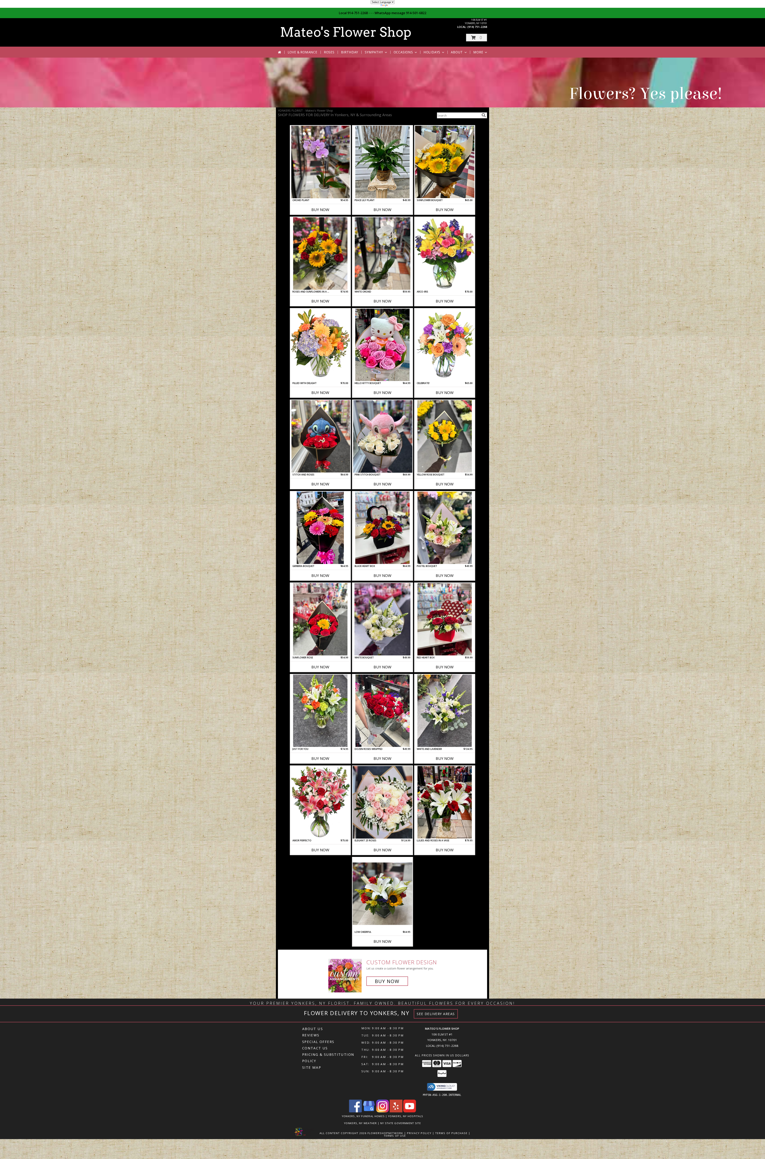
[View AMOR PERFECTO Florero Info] (320, 802)
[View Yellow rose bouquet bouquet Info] (445, 436)
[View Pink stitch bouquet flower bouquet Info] (382, 436)
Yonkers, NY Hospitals (405, 1116)
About (457, 52)
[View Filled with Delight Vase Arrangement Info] (320, 345)
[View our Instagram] (382, 1111)
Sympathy (374, 52)
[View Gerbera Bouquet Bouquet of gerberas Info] (320, 528)
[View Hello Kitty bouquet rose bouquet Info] (382, 345)
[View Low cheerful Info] (382, 893)
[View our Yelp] (396, 1111)
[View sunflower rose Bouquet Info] (320, 619)
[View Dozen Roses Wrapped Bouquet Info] (382, 711)
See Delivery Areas (436, 1014)
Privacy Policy (419, 1133)
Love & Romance (302, 52)
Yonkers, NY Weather (360, 1123)
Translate (394, 6)
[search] (484, 115)
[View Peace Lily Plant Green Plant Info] (382, 162)
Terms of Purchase (451, 1133)
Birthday (349, 52)
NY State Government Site (400, 1123)
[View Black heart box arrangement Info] (382, 528)
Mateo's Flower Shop (345, 32)
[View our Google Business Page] (369, 1111)
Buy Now (320, 209)
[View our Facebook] (355, 1111)
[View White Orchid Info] (382, 253)
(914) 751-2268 (477, 27)
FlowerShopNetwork (385, 1133)
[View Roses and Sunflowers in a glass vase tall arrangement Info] (320, 253)
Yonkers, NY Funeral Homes (363, 1116)
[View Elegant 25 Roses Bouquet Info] (382, 802)
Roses (329, 52)
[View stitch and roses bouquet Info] (320, 436)
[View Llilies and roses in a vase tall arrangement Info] (445, 802)
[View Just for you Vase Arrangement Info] (320, 711)
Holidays (432, 52)
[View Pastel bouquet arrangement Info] (445, 528)
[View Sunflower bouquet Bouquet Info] (445, 162)
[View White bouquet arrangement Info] (382, 619)
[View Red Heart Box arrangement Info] (445, 619)
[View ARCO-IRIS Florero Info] (445, 253)
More (478, 52)
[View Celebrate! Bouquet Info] (445, 345)
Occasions (403, 52)
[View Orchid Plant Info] (320, 162)
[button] (476, 37)
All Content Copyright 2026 (343, 1133)
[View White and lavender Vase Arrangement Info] (445, 711)
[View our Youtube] (409, 1111)
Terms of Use (395, 1135)
